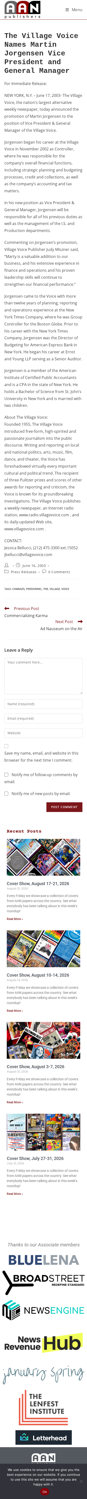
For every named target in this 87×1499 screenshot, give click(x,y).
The (45, 589)
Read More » (15, 919)
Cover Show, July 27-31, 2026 (35, 1158)
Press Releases (24, 572)
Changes (18, 589)
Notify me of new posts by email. (41, 793)
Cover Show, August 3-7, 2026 (35, 1066)
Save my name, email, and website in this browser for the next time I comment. (41, 756)
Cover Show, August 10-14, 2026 (38, 975)
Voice (65, 589)
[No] (81, 1481)
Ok (45, 1492)
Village (55, 589)
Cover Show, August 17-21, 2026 (38, 883)
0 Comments (59, 572)
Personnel (34, 589)
